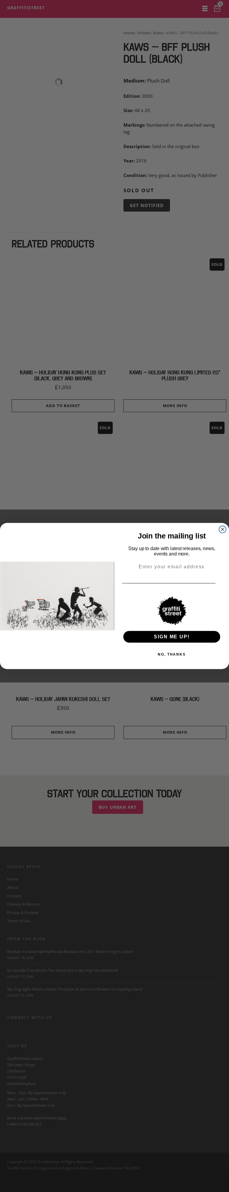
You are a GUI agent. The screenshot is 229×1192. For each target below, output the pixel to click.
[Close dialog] (222, 529)
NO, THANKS (172, 654)
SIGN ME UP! (171, 636)
